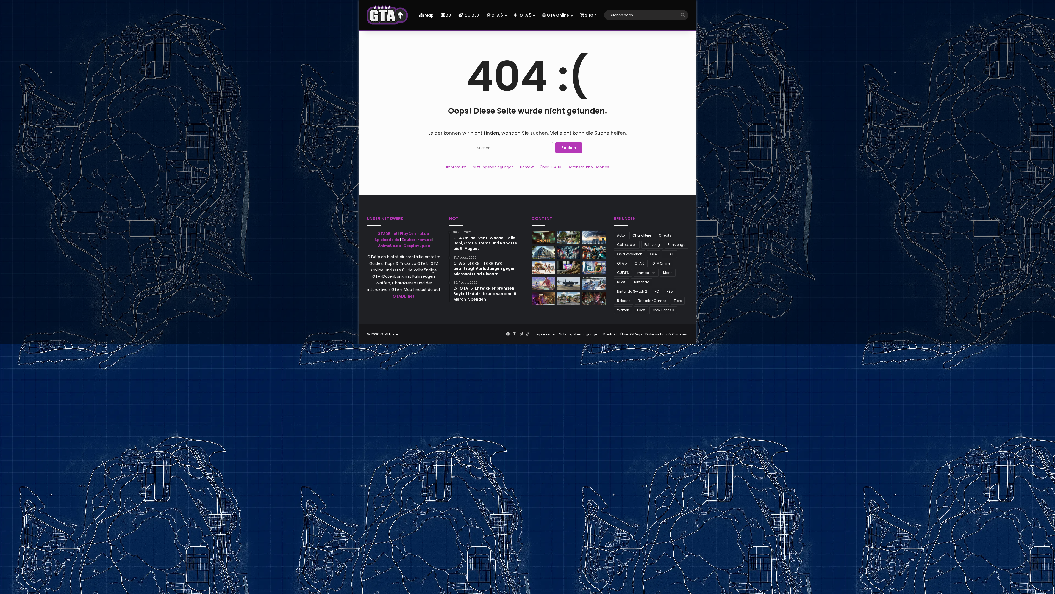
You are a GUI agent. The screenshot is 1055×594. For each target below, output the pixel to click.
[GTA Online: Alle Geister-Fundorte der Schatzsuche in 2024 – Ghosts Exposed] (543, 237)
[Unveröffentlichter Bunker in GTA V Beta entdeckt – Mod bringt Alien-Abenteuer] (594, 283)
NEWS (621, 282)
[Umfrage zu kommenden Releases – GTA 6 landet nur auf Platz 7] (569, 237)
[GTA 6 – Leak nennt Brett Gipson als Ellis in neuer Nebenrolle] (594, 298)
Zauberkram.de (417, 239)
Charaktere (641, 235)
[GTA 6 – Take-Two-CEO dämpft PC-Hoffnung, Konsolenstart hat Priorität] (543, 267)
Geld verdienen (629, 254)
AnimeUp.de (389, 245)
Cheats (665, 235)
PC (657, 291)
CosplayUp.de (416, 245)
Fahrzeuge (676, 244)
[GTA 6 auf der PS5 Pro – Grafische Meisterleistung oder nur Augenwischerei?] (569, 298)
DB (448, 15)
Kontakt (527, 167)
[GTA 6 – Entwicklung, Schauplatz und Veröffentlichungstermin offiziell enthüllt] (543, 283)
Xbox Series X (663, 310)
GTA (653, 254)
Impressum (456, 167)
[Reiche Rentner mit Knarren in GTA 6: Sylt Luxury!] (569, 267)
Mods (668, 272)
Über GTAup (550, 167)
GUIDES (471, 15)
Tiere (678, 300)
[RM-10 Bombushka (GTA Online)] (569, 283)
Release (623, 300)
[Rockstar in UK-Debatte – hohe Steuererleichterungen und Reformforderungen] (594, 252)
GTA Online (557, 15)
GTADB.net (387, 233)
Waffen (623, 310)
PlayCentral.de (414, 233)
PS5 (670, 291)
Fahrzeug (652, 244)
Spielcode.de (386, 239)
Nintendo (641, 282)
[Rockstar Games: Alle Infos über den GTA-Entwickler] (543, 252)
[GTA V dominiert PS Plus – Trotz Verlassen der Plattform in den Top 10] (569, 252)
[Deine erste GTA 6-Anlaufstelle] (387, 15)
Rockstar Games (652, 300)
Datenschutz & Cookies (588, 167)
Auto (621, 235)
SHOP (590, 15)
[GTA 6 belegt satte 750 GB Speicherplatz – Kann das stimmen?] (594, 267)
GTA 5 (525, 15)
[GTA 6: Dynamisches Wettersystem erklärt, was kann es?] (594, 237)
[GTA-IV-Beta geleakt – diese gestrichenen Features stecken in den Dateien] (543, 298)
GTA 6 (496, 15)
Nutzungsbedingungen (493, 167)
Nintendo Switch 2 (632, 291)
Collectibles (627, 244)
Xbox (641, 310)
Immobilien (646, 272)
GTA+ (669, 254)
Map (429, 15)
